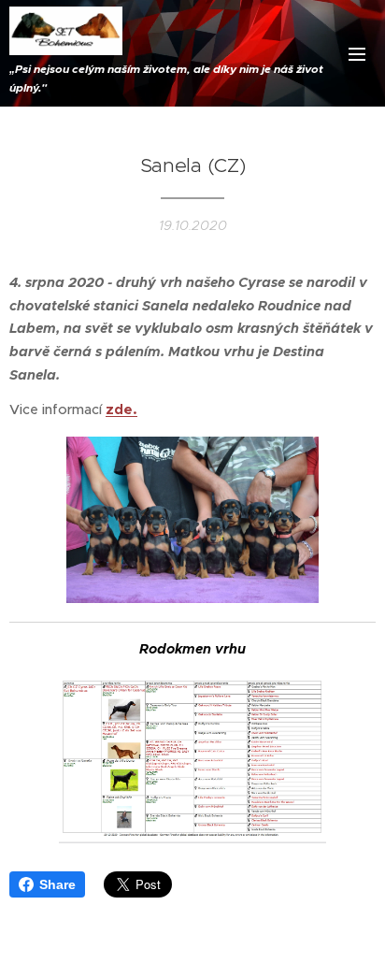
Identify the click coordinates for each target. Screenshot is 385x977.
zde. (121, 409)
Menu (357, 53)
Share (57, 884)
